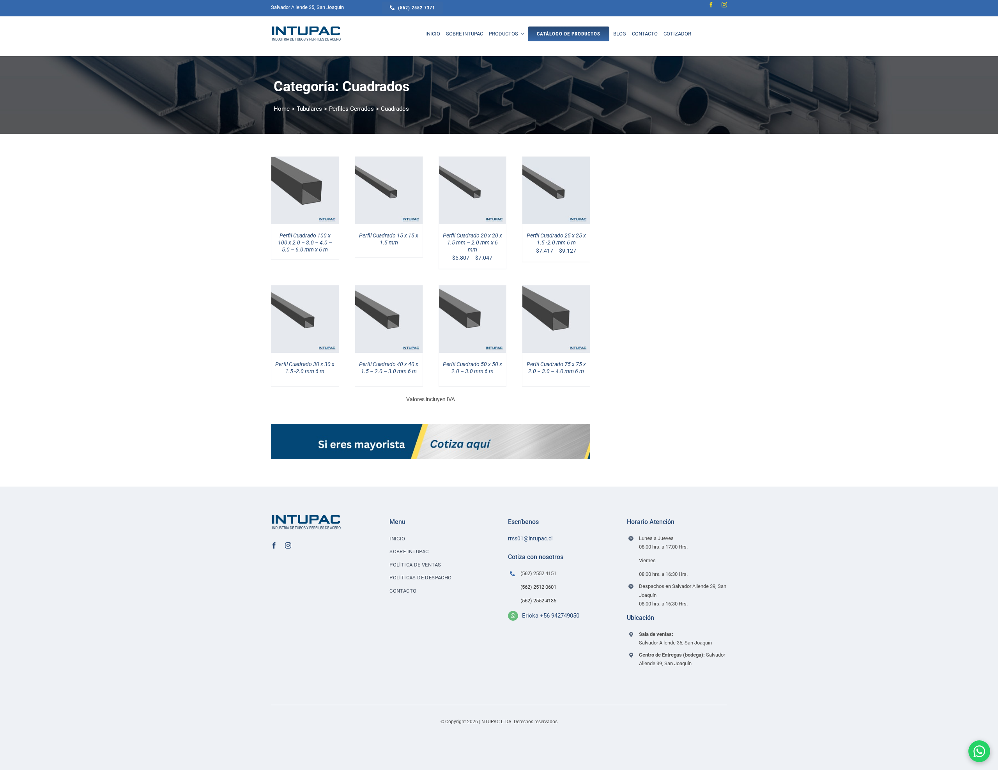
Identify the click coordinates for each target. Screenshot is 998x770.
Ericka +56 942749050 (550, 615)
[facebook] (711, 4)
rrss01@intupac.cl (530, 538)
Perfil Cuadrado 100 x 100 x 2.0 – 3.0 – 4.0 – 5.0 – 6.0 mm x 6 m (305, 242)
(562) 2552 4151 (538, 573)
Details (310, 191)
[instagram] (724, 4)
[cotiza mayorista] (430, 426)
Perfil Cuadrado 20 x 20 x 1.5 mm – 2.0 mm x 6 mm (472, 242)
